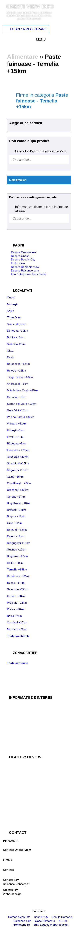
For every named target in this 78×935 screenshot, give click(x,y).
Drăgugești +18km (18, 543)
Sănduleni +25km (18, 463)
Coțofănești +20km (19, 483)
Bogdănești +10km (19, 503)
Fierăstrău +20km (18, 450)
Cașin (10, 357)
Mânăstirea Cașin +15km (23, 390)
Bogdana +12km (17, 556)
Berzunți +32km (17, 529)
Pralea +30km (16, 609)
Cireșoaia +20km (17, 456)
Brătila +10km (15, 337)
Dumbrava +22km (18, 576)
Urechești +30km (17, 489)
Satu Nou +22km (17, 589)
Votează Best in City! (16, 766)
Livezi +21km (15, 436)
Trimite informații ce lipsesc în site (24, 772)
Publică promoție (13, 779)
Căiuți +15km (15, 476)
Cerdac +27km (16, 496)
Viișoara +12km (17, 423)
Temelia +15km (17, 569)
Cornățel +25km (17, 622)
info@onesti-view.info (16, 863)
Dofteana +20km (17, 330)
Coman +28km (16, 596)
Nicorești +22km (17, 629)
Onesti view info (30, 6)
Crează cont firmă (14, 805)
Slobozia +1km (16, 344)
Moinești (12, 304)
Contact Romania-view (17, 873)
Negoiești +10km (17, 470)
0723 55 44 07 (12, 854)
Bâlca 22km (14, 615)
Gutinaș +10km (16, 549)
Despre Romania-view (25, 266)
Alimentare (22, 56)
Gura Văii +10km (17, 410)
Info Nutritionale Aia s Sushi (28, 274)
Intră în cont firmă (14, 799)
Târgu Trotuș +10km (20, 377)
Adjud (10, 310)
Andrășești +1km (17, 383)
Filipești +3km (15, 430)
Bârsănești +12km (18, 363)
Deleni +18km (15, 536)
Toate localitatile (18, 636)
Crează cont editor (14, 818)
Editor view (18, 263)
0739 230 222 (12, 844)
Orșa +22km (15, 523)
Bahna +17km (16, 582)
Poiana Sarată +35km (20, 416)
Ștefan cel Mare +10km (21, 403)
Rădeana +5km (16, 443)
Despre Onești (20, 255)
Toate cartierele (17, 663)
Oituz (10, 350)
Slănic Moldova (16, 324)
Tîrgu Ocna (14, 317)
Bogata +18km (16, 516)
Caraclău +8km (16, 397)
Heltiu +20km (15, 562)
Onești (11, 297)
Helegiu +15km (16, 370)
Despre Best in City (23, 259)
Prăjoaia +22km (17, 602)
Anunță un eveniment (16, 792)
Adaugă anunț (12, 785)
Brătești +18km (16, 509)
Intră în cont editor (14, 812)
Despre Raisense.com (25, 270)
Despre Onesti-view (23, 252)
